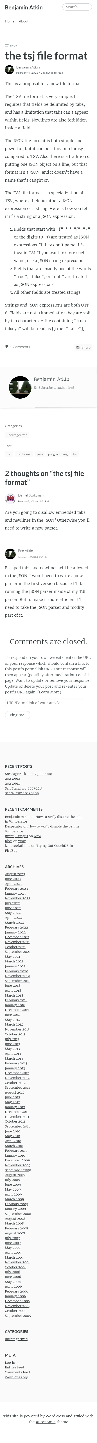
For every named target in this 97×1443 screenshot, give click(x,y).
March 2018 (14, 995)
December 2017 (17, 1010)
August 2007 (15, 1233)
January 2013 (15, 1068)
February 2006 (16, 1291)
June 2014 (12, 1015)
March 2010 (14, 1146)
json (40, 454)
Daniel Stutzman (31, 495)
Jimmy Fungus (16, 836)
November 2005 (17, 1306)
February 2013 (16, 1063)
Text (13, 46)
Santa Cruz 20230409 (22, 793)
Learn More (49, 692)
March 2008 (14, 1223)
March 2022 (14, 923)
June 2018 (12, 986)
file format (24, 454)
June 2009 (13, 1185)
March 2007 (14, 1257)
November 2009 (17, 1165)
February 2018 (16, 1000)
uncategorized (17, 435)
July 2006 (12, 1272)
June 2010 (12, 1131)
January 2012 (15, 1107)
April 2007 (13, 1253)
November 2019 (17, 976)
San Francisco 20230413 (24, 788)
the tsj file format (46, 55)
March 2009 (14, 1199)
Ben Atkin (25, 550)
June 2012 (12, 1097)
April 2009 (13, 1194)
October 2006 (15, 1267)
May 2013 (12, 1049)
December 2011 (17, 1112)
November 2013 (17, 1029)
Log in (10, 1363)
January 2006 (15, 1296)
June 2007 (13, 1243)
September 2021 (17, 952)
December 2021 (17, 937)
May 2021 (12, 957)
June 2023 (13, 879)
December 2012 (17, 1073)
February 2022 (16, 927)
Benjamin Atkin (24, 7)
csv (9, 454)
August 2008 (15, 1219)
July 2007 (12, 1238)
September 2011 (17, 1126)
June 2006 (13, 1277)
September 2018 (17, 981)
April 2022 (13, 918)
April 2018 (13, 990)
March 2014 (14, 1024)
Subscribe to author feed (56, 388)
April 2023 (13, 884)
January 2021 (15, 966)
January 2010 (15, 1156)
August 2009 (15, 1175)
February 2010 (16, 1151)
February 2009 (16, 1204)
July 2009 (12, 1180)
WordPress (55, 1416)
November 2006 (17, 1262)
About (24, 21)
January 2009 (15, 1209)
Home (9, 21)
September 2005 (18, 1316)
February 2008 (16, 1228)
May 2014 (12, 1020)
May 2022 (13, 913)
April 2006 (13, 1286)
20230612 (12, 779)
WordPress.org (16, 1377)
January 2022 (15, 932)
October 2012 (15, 1083)
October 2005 (15, 1311)
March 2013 (14, 1059)
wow (37, 836)
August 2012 (15, 1092)
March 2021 (14, 962)
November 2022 (17, 898)
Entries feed (14, 1368)
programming (58, 454)
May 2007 (12, 1248)
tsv (75, 454)
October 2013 (15, 1034)
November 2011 (17, 1117)
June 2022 (13, 908)
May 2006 (13, 1282)
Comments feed (17, 1372)
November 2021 (17, 942)
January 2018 (15, 1005)
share (85, 347)
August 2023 (15, 874)
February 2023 (16, 889)
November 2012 (17, 1078)
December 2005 (17, 1301)
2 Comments (20, 346)
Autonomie (46, 1422)
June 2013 (12, 1044)
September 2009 (18, 1170)
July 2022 (12, 903)
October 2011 (15, 1122)
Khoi (8, 841)
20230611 (12, 783)
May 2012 (12, 1102)
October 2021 (15, 947)
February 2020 (16, 971)
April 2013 (13, 1054)
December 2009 (17, 1160)
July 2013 (12, 1039)
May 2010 (12, 1136)
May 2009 (13, 1189)
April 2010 (13, 1141)
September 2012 (17, 1088)
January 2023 (15, 893)
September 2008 (18, 1214)
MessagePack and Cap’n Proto (28, 774)
